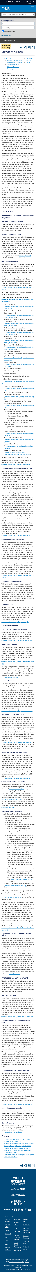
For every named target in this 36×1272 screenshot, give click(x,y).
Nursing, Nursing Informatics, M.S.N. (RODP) (18, 1148)
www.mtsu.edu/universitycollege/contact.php (15, 622)
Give (29, 3)
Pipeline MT (17, 1250)
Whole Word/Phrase (9, 31)
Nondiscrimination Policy (16, 1262)
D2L (6, 1237)
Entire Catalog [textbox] (5, 23)
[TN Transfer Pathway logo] (18, 1195)
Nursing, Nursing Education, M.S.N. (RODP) (17, 1146)
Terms (27, 1262)
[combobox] (18, 14)
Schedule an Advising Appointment (27, 1230)
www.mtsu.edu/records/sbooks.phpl (15, 885)
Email (6, 1241)
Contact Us (8, 1234)
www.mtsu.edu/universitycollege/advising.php (15, 464)
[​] (16, 1209)
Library (16, 1228)
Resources (26, 1225)
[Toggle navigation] (32, 8)
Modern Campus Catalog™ (21, 1269)
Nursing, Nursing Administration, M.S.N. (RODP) (19, 1143)
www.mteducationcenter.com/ (10, 677)
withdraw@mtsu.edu (7, 807)
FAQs (6, 1244)
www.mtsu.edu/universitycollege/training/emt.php (16, 1104)
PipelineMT (9, 1)
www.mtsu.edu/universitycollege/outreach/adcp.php (17, 640)
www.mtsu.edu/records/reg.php (11, 799)
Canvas (7, 1230)
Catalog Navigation (9, 40)
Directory (28, 1)
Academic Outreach (13, 64)
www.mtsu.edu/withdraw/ (16, 789)
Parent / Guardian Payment (17, 1237)
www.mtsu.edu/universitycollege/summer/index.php (17, 711)
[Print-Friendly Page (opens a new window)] (28, 47)
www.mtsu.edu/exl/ (14, 974)
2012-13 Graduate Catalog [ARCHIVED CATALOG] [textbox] (15, 14)
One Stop (17, 1231)
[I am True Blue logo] (18, 1189)
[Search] (33, 27)
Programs (29, 62)
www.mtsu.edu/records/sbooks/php (22, 879)
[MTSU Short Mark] (6, 8)
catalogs (9, 1265)
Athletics (17, 1)
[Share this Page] (24, 47)
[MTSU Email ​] (33, 1)
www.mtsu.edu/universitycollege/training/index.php (17, 1017)
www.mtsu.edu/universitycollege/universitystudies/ (17, 742)
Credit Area (7, 58)
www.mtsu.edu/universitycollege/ (11, 1132)
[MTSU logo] (18, 1180)
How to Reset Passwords (17, 1245)
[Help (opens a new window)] (33, 47)
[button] (33, 3)
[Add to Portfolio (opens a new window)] (20, 47)
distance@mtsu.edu (25, 256)
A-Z (23, 1)
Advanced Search (6, 35)
